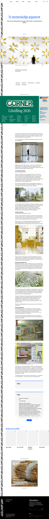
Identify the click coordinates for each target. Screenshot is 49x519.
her (19, 399)
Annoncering (9, 499)
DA (43, 1)
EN (45, 1)
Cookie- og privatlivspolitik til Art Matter (39, 516)
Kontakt (8, 501)
